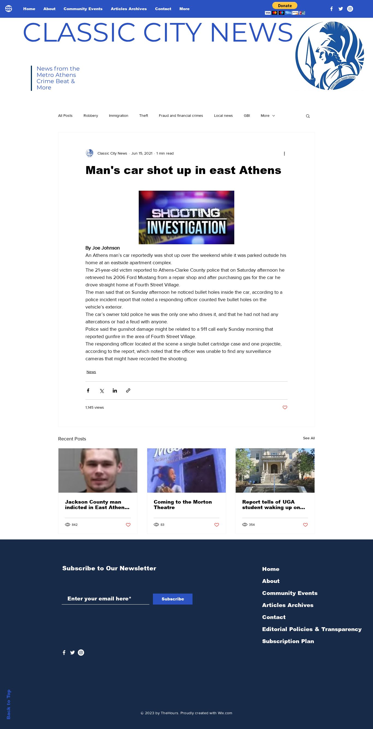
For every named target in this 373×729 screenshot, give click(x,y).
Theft (143, 115)
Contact (274, 617)
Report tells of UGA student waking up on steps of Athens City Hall (271, 504)
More (265, 115)
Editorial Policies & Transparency (312, 629)
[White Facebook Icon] (64, 652)
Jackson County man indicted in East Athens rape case (96, 504)
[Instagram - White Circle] (350, 9)
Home (270, 569)
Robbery (91, 115)
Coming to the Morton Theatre (183, 504)
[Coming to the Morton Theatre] (186, 470)
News (91, 372)
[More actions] (284, 153)
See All (309, 438)
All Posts (65, 115)
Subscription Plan (288, 641)
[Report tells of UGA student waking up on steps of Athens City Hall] (275, 470)
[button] (285, 8)
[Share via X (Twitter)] (101, 390)
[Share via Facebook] (88, 390)
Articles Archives (287, 605)
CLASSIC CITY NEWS (158, 32)
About (271, 581)
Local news (223, 115)
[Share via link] (128, 390)
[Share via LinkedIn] (114, 390)
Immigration (118, 115)
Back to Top (8, 704)
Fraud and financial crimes (181, 115)
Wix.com (225, 713)
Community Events (290, 593)
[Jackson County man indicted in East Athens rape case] (97, 470)
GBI (247, 115)
